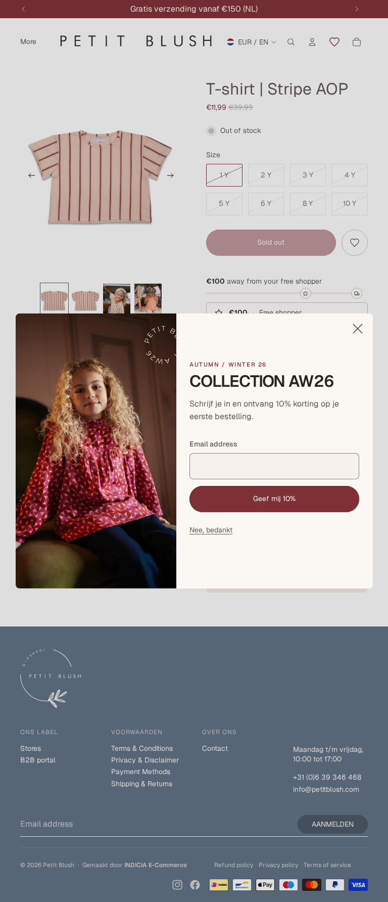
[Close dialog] (357, 329)
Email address (213, 443)
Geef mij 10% (274, 498)
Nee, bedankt (210, 529)
